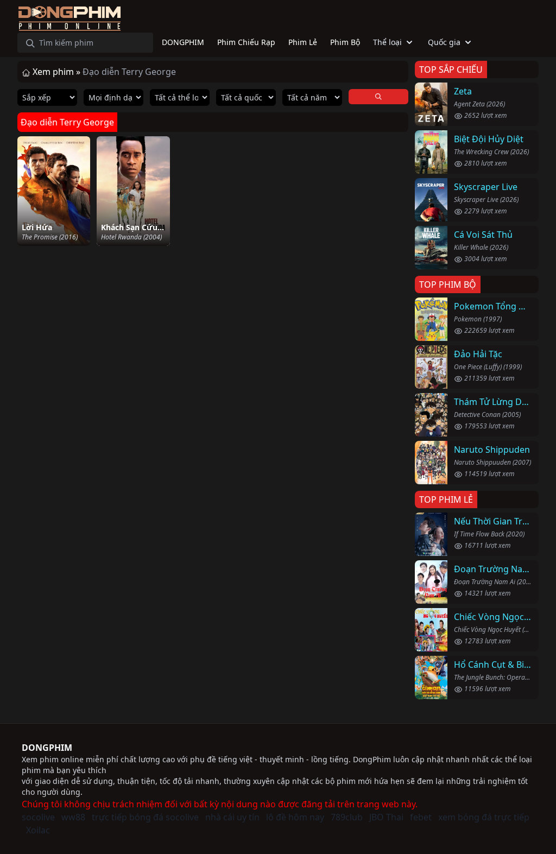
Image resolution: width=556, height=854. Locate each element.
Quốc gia (444, 42)
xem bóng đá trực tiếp (483, 817)
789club (347, 817)
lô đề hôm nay (295, 817)
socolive (38, 817)
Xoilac (38, 830)
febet (421, 817)
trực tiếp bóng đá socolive (145, 817)
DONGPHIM (47, 748)
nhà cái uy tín (232, 817)
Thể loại (387, 42)
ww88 (73, 817)
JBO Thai (386, 817)
